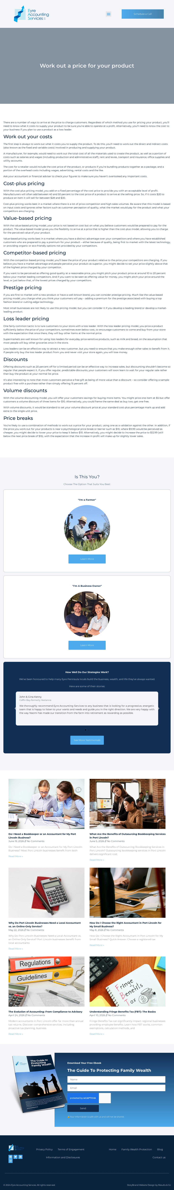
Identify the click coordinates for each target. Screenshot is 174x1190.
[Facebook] (10, 1157)
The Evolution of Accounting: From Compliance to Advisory (45, 1011)
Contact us (159, 1157)
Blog (160, 1149)
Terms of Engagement (71, 1149)
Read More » (15, 856)
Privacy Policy (44, 1149)
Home (112, 1149)
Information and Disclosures (63, 1157)
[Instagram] (10, 1161)
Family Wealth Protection (136, 1149)
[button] (108, 14)
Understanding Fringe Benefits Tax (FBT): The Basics (123, 1011)
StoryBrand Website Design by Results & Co (149, 1185)
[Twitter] (15, 1157)
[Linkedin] (20, 1157)
